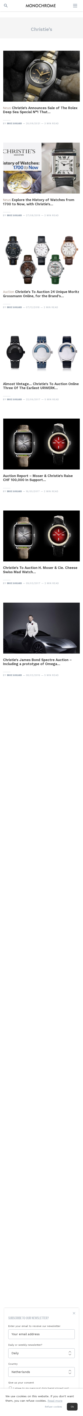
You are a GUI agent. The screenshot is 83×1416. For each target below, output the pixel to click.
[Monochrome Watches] (41, 5)
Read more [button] (55, 1400)
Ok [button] (72, 1406)
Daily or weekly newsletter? (25, 1344)
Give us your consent (21, 1382)
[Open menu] (75, 5)
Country (13, 1363)
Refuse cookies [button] (53, 1406)
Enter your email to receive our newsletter (34, 1326)
